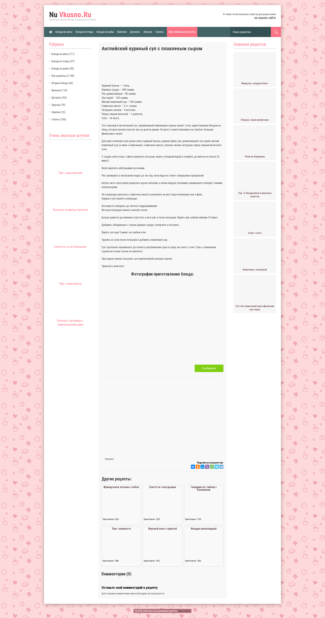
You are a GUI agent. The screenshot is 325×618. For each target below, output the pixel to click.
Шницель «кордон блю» (254, 83)
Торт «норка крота (70, 283)
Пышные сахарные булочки (70, 209)
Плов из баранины (255, 156)
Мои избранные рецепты (182, 31)
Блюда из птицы (84, 31)
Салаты (159, 31)
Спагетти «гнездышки (162, 487)
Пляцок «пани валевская (255, 119)
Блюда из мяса (64, 31)
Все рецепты (58, 75)
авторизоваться (156, 593)
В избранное (209, 368)
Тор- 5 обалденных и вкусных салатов (255, 195)
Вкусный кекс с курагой (162, 528)
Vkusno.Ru (70, 14)
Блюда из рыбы (105, 31)
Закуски (147, 31)
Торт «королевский (70, 173)
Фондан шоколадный (203, 528)
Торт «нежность (121, 528)
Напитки (55, 112)
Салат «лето (255, 232)
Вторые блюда (59, 83)
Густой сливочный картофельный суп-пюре (255, 308)
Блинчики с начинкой (255, 269)
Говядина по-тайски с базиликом (204, 488)
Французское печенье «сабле (121, 487)
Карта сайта (184, 611)
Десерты (135, 31)
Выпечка (122, 31)
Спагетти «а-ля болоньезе (70, 246)
